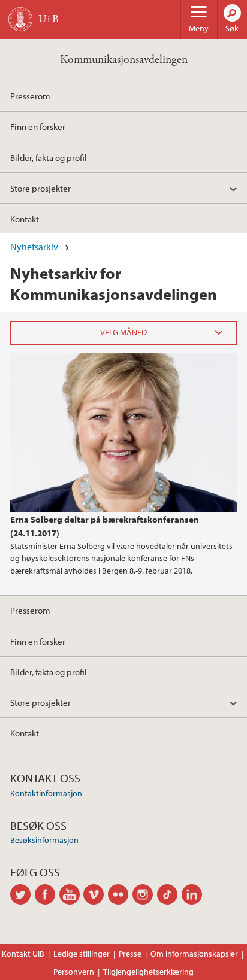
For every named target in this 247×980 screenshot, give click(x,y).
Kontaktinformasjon (46, 793)
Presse (130, 953)
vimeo (95, 894)
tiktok (169, 894)
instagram (144, 894)
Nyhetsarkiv (34, 247)
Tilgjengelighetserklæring (148, 971)
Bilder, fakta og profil (48, 157)
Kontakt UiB (23, 953)
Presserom (30, 96)
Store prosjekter (40, 188)
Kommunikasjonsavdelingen (124, 59)
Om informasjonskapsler (194, 953)
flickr (120, 894)
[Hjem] (20, 19)
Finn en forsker (37, 126)
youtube (71, 894)
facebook (47, 894)
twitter (22, 894)
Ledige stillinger (81, 953)
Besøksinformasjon (44, 840)
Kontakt (24, 218)
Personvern (73, 971)
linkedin (194, 894)
